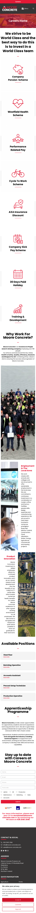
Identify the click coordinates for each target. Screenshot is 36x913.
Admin (5, 792)
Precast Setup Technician (14, 686)
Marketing (20, 795)
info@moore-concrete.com (12, 845)
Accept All (18, 900)
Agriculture (4, 882)
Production (22, 792)
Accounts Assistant (12, 675)
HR (13, 792)
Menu (26, 8)
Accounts (6, 798)
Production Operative (12, 696)
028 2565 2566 (7, 842)
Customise (18, 904)
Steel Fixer (7, 655)
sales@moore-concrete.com (12, 847)
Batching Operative (12, 665)
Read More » (6, 657)
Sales (29, 795)
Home (21, 882)
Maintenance (7, 795)
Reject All (18, 909)
